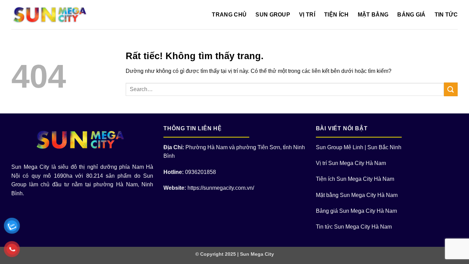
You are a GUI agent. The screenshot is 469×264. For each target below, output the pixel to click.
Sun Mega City (257, 254)
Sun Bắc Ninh (384, 147)
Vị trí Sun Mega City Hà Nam (351, 163)
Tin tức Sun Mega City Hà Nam (354, 227)
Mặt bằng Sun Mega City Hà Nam (357, 195)
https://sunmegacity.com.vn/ (220, 188)
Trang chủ (229, 15)
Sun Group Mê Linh (339, 147)
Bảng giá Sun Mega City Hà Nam (356, 211)
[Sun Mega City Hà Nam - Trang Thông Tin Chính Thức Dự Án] (51, 15)
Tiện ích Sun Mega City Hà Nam (355, 179)
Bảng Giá (411, 15)
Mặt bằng (373, 15)
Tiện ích (336, 15)
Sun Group (272, 15)
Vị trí (307, 15)
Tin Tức (446, 15)
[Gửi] (451, 89)
